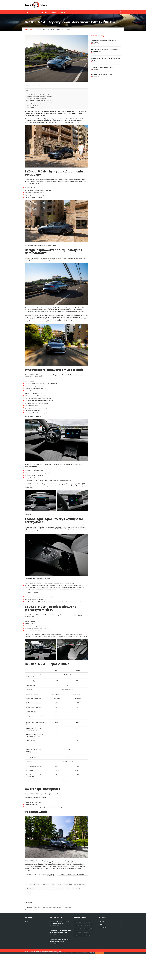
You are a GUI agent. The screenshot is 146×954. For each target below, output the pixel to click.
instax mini (88, 929)
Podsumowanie (30, 107)
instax (78, 929)
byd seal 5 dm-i (68, 884)
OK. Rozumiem (99, 952)
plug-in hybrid (76, 888)
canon (78, 922)
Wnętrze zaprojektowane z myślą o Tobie (36, 98)
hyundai (88, 925)
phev (62, 888)
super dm (28, 893)
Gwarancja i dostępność (32, 105)
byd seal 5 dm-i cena (79, 884)
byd (53, 884)
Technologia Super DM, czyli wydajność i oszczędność (39, 100)
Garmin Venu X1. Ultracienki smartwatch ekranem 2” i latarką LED (40, 875)
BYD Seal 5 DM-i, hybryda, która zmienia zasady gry (39, 94)
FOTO (35, 12)
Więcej (92, 952)
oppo (78, 935)
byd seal (59, 884)
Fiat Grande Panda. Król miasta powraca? (103, 67)
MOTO (54, 12)
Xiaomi (87, 935)
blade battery (45, 884)
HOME (27, 12)
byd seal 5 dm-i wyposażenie (50, 888)
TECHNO (44, 12)
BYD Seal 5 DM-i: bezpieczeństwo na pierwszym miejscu (40, 102)
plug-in (68, 888)
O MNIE (63, 12)
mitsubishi (88, 932)
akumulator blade (34, 884)
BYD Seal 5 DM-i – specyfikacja (34, 103)
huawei (79, 925)
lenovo (78, 932)
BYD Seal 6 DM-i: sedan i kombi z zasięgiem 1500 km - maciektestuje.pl (52, 907)
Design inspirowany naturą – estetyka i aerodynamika (39, 96)
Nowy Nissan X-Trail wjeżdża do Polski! (102, 74)
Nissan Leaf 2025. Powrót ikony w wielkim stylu (71, 874)
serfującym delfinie (35, 120)
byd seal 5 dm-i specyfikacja (33, 888)
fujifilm (87, 922)
